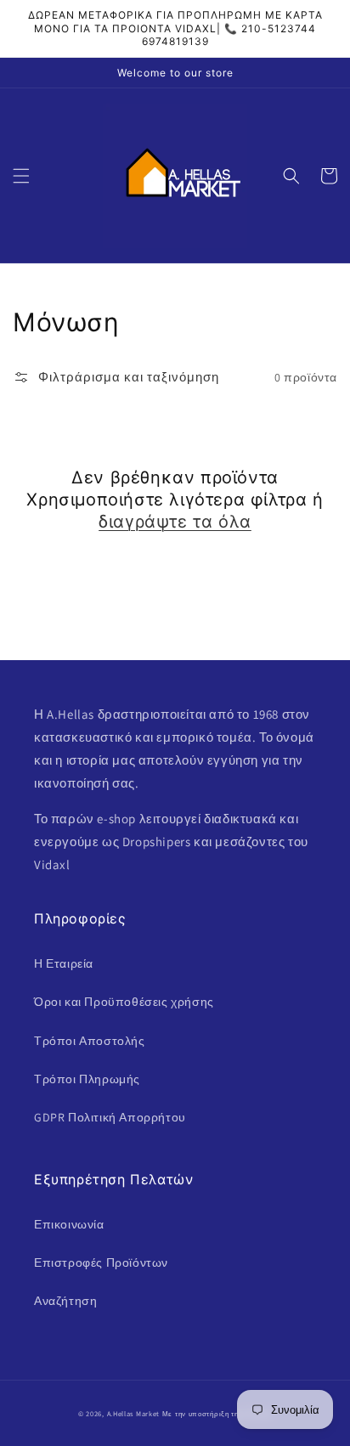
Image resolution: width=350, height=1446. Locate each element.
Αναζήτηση (65, 1300)
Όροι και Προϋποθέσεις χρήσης (124, 1001)
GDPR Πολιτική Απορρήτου (110, 1117)
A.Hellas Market (134, 1413)
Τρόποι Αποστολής (89, 1040)
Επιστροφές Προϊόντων (101, 1262)
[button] (21, 176)
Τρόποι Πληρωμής (87, 1079)
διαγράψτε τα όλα (175, 521)
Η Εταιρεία (63, 963)
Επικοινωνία (69, 1224)
